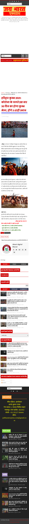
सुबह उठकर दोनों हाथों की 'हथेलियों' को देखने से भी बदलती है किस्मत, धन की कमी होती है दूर (17, 364)
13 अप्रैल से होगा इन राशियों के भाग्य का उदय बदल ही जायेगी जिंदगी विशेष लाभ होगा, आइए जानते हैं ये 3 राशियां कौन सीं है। (17, 345)
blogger (5, 264)
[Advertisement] (14, 38)
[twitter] (12, 1)
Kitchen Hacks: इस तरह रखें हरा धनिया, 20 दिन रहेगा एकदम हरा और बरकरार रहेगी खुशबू (18, 458)
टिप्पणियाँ (4, 382)
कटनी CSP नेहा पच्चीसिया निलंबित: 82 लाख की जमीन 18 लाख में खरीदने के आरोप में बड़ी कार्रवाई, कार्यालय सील (17, 324)
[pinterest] (14, 1)
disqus (14, 264)
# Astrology (7, 233)
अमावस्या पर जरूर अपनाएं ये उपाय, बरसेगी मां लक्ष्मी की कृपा (18, 488)
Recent (5, 289)
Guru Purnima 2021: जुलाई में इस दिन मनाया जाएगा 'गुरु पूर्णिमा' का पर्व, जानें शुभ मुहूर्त (17, 357)
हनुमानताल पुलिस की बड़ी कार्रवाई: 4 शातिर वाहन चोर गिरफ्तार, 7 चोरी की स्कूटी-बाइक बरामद (17, 294)
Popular (14, 289)
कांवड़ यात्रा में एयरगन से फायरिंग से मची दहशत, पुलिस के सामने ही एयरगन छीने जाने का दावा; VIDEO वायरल (17, 317)
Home (2, 92)
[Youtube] (15, 391)
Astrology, (6, 116)
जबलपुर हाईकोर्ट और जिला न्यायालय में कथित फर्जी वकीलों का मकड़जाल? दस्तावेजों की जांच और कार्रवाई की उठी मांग (17, 309)
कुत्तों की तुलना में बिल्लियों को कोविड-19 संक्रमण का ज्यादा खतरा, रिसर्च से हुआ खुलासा (18, 450)
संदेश (3, 380)
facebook (23, 264)
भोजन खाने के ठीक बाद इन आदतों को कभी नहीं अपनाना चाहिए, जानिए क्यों (18, 443)
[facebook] (10, 1)
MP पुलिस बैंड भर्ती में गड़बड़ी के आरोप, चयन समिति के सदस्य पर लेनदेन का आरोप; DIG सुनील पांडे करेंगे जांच (17, 301)
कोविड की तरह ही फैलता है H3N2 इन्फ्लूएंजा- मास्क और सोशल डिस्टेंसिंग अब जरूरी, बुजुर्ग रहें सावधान (18, 436)
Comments (23, 289)
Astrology (7, 92)
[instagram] (18, 1)
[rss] (16, 1)
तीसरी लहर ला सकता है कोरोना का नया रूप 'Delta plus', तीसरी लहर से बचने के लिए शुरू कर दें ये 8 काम (18, 465)
